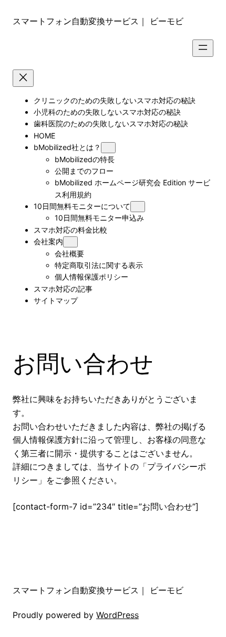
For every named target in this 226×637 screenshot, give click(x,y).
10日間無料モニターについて (82, 206)
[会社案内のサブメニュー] (70, 241)
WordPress (117, 615)
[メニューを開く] (202, 48)
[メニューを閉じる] (23, 78)
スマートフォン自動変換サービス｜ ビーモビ (98, 21)
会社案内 (48, 241)
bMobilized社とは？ (67, 147)
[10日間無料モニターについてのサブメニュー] (137, 206)
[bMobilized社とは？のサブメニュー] (108, 147)
